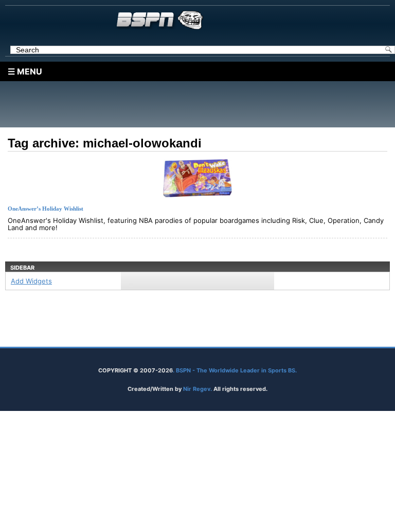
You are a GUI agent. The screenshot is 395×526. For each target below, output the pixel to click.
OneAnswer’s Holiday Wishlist (45, 208)
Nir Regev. (198, 388)
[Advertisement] (200, 104)
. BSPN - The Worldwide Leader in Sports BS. (235, 370)
